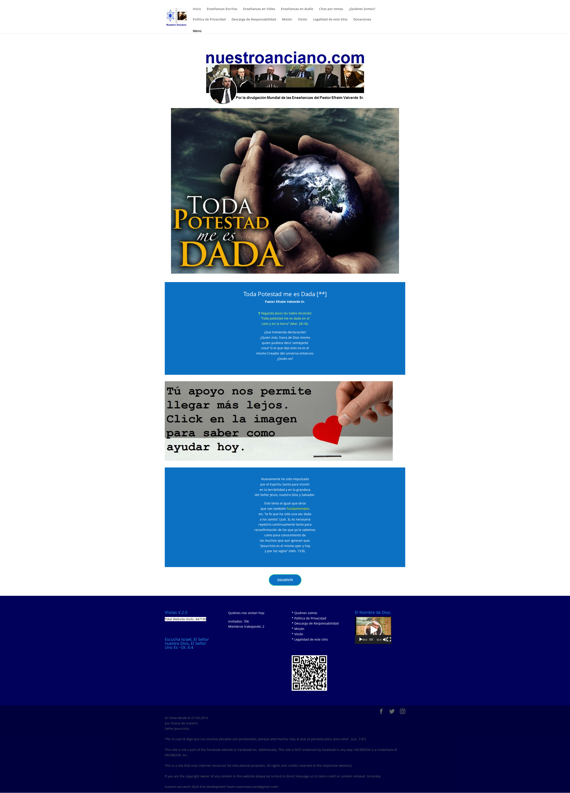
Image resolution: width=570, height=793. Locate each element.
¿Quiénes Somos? (362, 9)
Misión (287, 19)
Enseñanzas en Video (259, 9)
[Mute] (385, 639)
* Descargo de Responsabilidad (315, 623)
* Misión (298, 629)
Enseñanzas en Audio (297, 9)
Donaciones (362, 19)
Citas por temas (331, 9)
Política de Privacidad (209, 19)
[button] (373, 630)
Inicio (197, 9)
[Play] (360, 639)
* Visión (297, 634)
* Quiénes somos (304, 613)
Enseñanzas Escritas (222, 9)
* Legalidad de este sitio (310, 639)
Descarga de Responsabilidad (254, 19)
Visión (302, 19)
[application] (373, 630)
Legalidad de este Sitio (330, 19)
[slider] (371, 639)
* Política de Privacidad (309, 618)
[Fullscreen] (389, 639)
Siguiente (285, 580)
